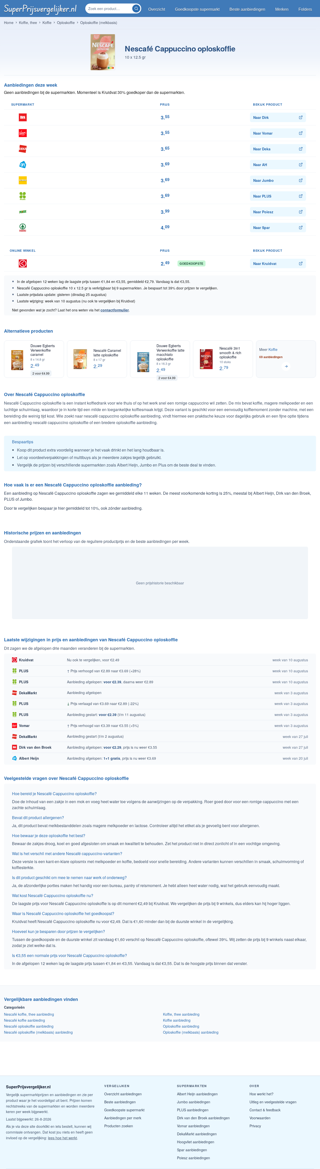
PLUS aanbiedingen (192, 1109)
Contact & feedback (265, 1109)
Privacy (255, 1125)
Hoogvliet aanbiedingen (195, 1141)
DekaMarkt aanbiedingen (197, 1133)
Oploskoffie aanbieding (181, 1026)
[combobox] (109, 8)
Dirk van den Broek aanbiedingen (203, 1117)
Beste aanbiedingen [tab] (247, 9)
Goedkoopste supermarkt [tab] (197, 9)
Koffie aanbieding (176, 1020)
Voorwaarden (260, 1117)
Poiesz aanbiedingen (193, 1157)
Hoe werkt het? (262, 1093)
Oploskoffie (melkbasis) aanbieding (190, 1032)
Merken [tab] (281, 9)
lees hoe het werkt (62, 1137)
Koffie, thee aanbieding (181, 1014)
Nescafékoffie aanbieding (24, 1020)
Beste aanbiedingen (120, 1101)
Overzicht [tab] (156, 9)
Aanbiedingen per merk (122, 1117)
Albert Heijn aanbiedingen (197, 1093)
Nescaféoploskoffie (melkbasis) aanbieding (38, 1032)
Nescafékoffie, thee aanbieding (29, 1014)
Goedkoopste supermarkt (124, 1109)
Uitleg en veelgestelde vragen (273, 1101)
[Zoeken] (136, 8)
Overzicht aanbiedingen (123, 1093)
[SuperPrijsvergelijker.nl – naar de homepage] (40, 8)
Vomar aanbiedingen (193, 1125)
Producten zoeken (118, 1125)
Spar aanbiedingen (192, 1149)
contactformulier (114, 309)
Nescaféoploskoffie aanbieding (29, 1026)
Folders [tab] (305, 9)
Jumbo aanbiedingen (193, 1101)
